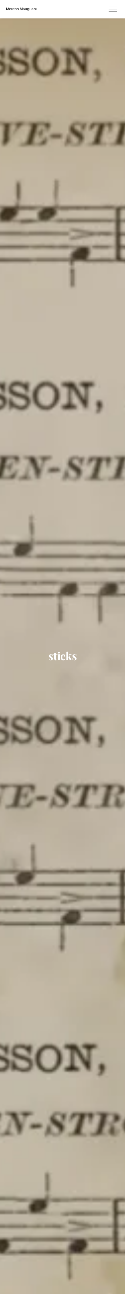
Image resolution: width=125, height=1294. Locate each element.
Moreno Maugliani (21, 9)
